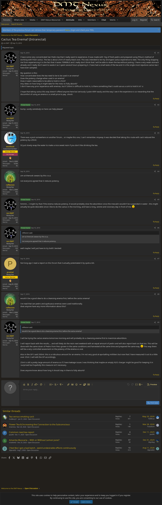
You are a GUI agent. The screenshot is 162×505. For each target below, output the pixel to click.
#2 (158, 105)
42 (17, 75)
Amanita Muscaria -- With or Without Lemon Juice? (34, 440)
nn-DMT (6, 43)
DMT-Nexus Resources (50, 20)
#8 (158, 294)
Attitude (70, 20)
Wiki (80, 20)
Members (92, 20)
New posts (5, 24)
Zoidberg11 (13, 419)
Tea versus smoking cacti (21, 416)
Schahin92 (12, 442)
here (67, 30)
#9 (158, 322)
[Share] (155, 52)
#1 (158, 53)
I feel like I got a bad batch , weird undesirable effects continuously (42, 447)
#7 (158, 259)
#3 (158, 133)
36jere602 (12, 450)
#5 (158, 199)
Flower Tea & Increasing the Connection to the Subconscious (39, 424)
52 (17, 288)
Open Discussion (34, 419)
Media (32, 20)
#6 (158, 228)
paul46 (11, 435)
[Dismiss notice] (158, 30)
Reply (157, 98)
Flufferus (151, 419)
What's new (19, 20)
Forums (6, 20)
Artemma (12, 427)
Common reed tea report (21, 432)
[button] (26, 20)
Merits (112, 20)
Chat (104, 20)
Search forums (16, 24)
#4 (158, 171)
